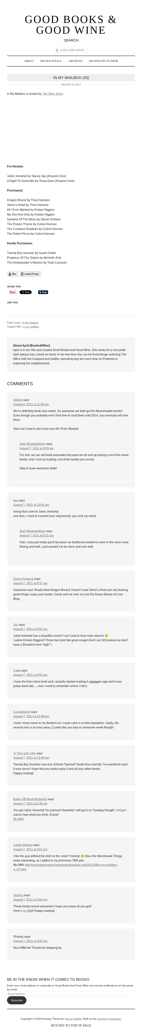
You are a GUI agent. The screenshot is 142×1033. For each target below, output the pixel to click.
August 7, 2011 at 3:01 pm (30, 849)
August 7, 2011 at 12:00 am (31, 504)
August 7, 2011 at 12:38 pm (31, 716)
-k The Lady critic (24, 753)
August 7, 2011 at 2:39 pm (30, 803)
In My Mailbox (30, 322)
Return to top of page (71, 1025)
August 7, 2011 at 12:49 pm (31, 757)
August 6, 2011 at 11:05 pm (31, 404)
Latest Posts (32, 274)
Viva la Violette (73, 1018)
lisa (15, 500)
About (29, 61)
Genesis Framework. (109, 1018)
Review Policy (51, 61)
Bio (14, 274)
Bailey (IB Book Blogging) (30, 799)
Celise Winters (23, 845)
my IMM (28, 910)
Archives (75, 61)
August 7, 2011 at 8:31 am (37, 535)
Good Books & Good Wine (71, 24)
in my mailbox (31, 326)
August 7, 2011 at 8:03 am (37, 448)
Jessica (18, 895)
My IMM (18, 819)
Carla (17, 670)
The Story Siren (52, 93)
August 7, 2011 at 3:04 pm (30, 899)
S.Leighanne (21, 711)
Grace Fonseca (23, 578)
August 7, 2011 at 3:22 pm (30, 941)
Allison (17, 399)
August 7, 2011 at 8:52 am (30, 629)
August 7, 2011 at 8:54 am (30, 674)
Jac (15, 624)
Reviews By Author (103, 61)
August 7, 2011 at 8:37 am (30, 583)
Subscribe (17, 1000)
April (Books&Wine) (32, 443)
